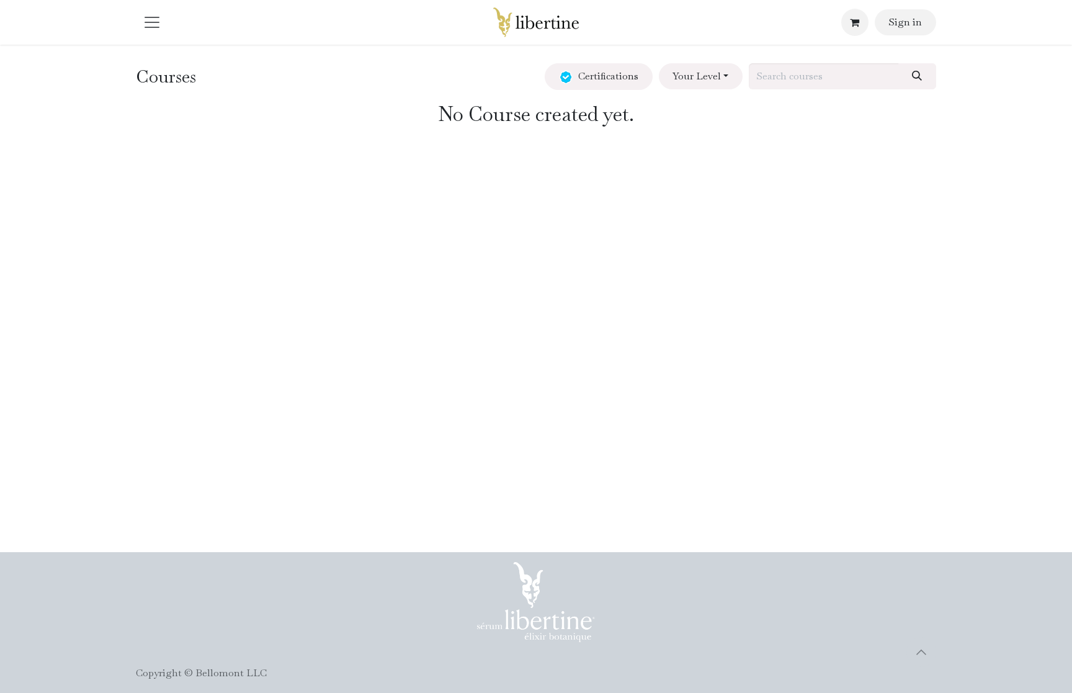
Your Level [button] (696, 76)
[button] (921, 652)
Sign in (905, 22)
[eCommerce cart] (855, 22)
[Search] (917, 76)
